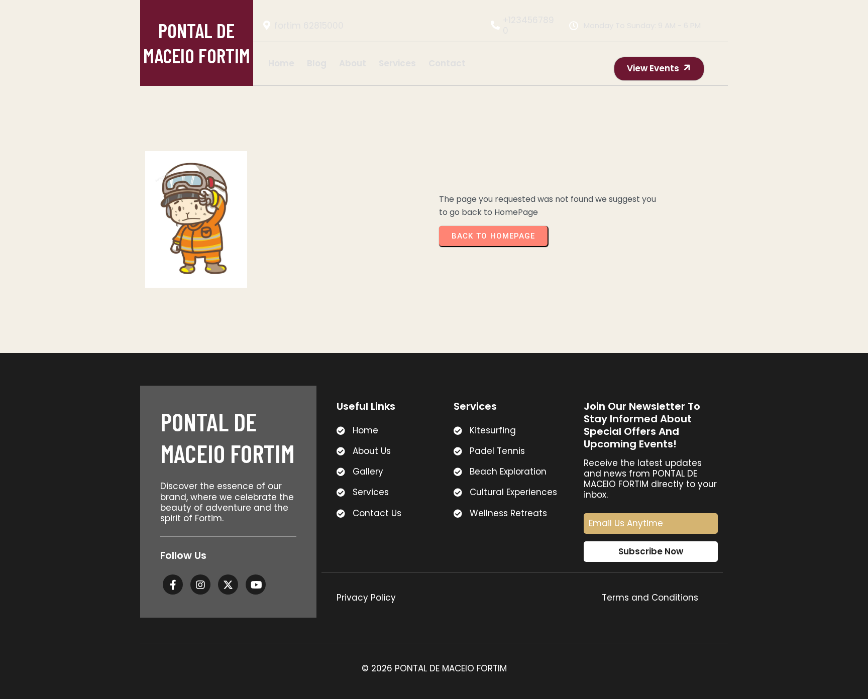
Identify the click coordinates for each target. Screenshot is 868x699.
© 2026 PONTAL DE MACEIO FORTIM (434, 668)
